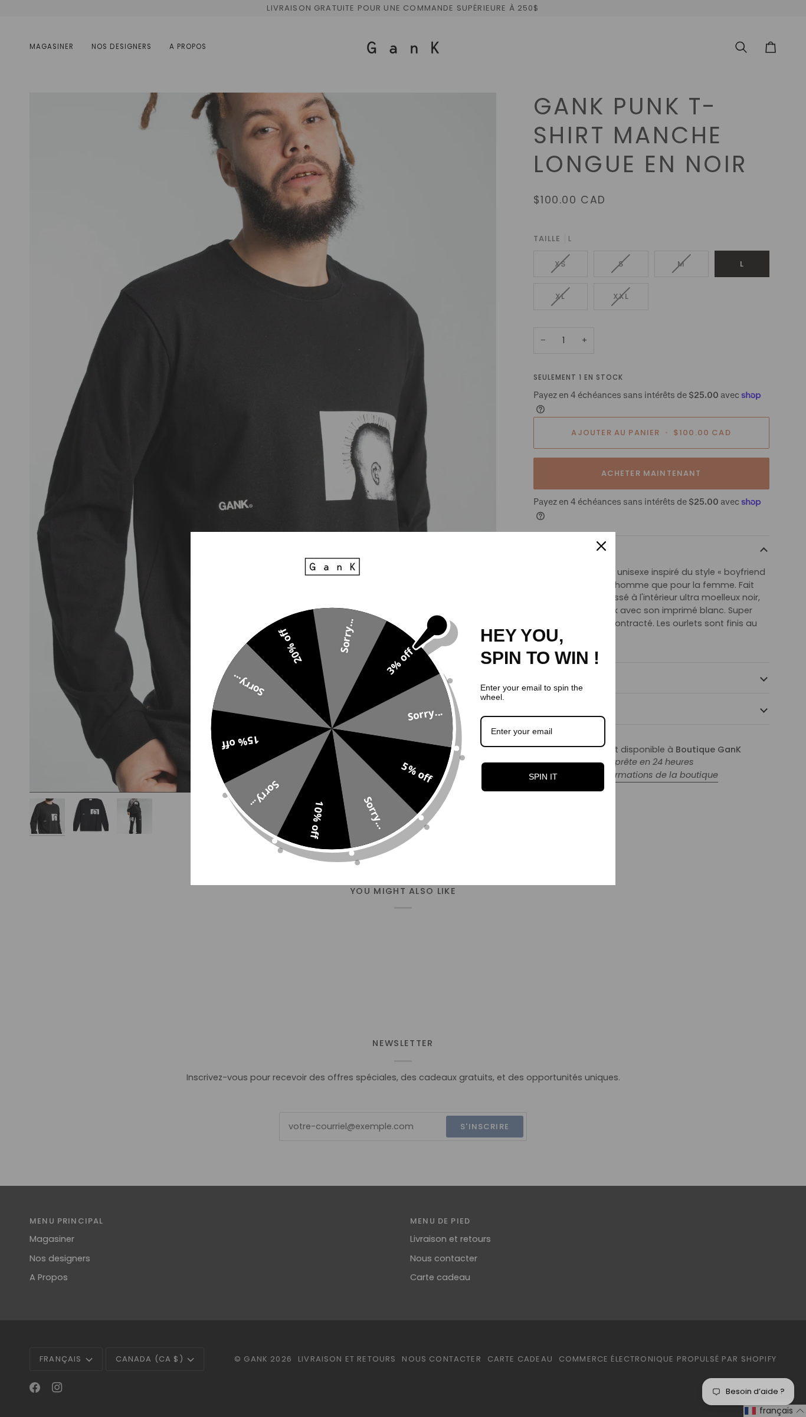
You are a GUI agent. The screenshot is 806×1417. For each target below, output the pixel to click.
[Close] (601, 546)
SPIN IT (543, 776)
